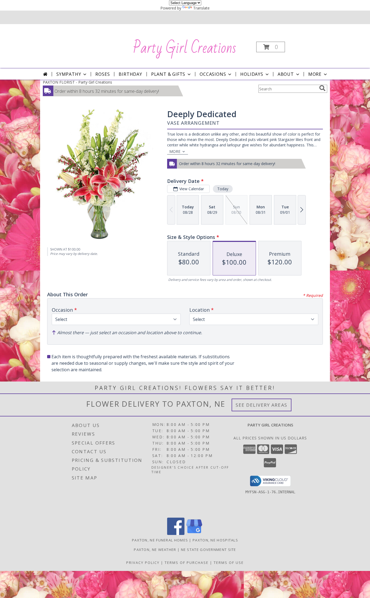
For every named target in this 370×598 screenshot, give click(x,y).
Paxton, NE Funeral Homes (160, 540)
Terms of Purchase (187, 562)
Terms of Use (229, 562)
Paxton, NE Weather (155, 549)
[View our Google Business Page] (194, 533)
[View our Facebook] (175, 533)
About (286, 74)
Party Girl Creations (184, 48)
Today (222, 188)
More (315, 74)
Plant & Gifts (168, 74)
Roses (102, 74)
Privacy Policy (143, 562)
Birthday (130, 74)
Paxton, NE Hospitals (215, 540)
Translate (201, 8)
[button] (270, 47)
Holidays (251, 74)
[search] (322, 88)
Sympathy (68, 74)
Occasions (213, 74)
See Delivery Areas (261, 405)
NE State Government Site (208, 549)
